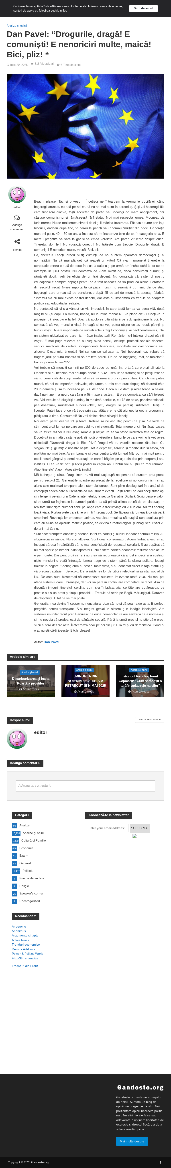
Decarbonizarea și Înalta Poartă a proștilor (30, 681)
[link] (51, 642)
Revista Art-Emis (23, 949)
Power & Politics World (27, 953)
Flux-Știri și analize (25, 958)
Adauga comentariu (17, 227)
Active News (20, 940)
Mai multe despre (132, 1141)
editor (17, 207)
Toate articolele (150, 719)
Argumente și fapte (25, 935)
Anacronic (19, 926)
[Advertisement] (45, 1015)
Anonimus (19, 931)
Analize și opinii (17, 25)
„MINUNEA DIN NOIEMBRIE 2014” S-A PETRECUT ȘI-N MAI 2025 (85, 681)
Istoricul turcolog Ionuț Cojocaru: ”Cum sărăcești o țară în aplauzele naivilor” (140, 681)
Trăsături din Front (25, 966)
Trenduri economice (26, 944)
